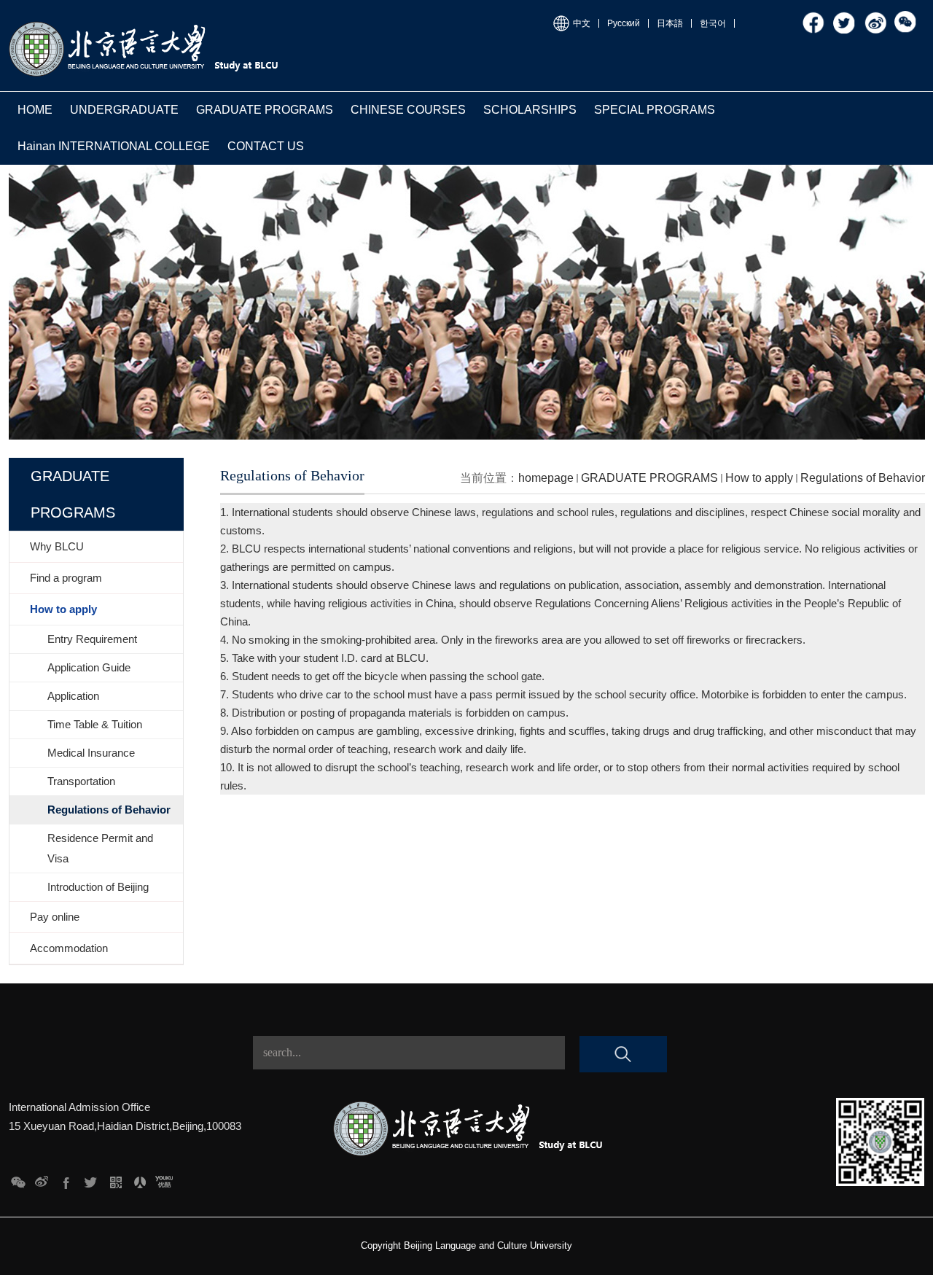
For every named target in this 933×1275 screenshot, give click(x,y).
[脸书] (814, 16)
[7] (18, 1178)
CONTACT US (265, 146)
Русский (623, 23)
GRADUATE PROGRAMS (264, 110)
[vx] (906, 16)
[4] (91, 1178)
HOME (34, 110)
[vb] (875, 16)
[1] (164, 1178)
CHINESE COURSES (408, 110)
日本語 (670, 23)
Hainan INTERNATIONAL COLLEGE (113, 146)
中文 (581, 23)
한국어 (713, 23)
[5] (67, 1178)
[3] (115, 1178)
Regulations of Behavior (862, 478)
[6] (42, 1178)
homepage (546, 478)
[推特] (844, 16)
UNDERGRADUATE (124, 110)
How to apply (759, 478)
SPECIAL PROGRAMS (654, 110)
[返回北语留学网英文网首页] (145, 23)
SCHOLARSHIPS (530, 110)
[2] (139, 1178)
